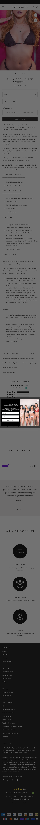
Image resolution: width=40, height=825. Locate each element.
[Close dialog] (38, 400)
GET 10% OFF (10, 420)
